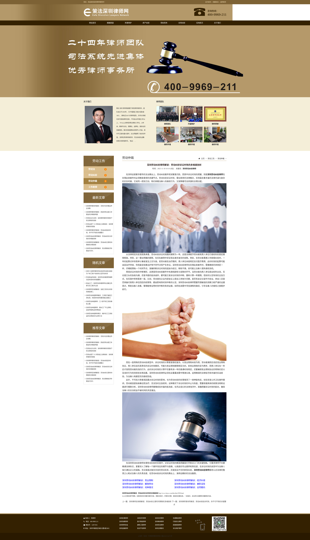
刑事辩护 (128, 23)
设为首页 (208, 2)
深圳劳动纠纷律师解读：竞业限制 (137, 480)
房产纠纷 (146, 23)
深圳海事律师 (123, 521)
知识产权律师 (141, 528)
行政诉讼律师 (177, 521)
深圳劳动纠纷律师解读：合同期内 (189, 487)
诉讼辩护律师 (177, 528)
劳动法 (91, 169)
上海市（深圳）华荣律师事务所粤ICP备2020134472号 (155, 536)
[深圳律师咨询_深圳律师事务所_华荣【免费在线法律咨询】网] (106, 15)
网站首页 (92, 23)
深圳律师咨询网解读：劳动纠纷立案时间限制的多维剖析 (150, 501)
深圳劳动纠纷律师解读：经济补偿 (189, 480)
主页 (203, 158)
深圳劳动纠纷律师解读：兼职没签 (189, 484)
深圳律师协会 (123, 525)
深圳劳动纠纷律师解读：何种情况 (137, 487)
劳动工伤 (211, 158)
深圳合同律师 (159, 518)
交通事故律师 (177, 518)
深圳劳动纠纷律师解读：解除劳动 (137, 484)
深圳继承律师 (159, 521)
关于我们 (217, 23)
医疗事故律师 (141, 521)
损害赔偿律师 (177, 525)
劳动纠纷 (92, 175)
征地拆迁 (199, 23)
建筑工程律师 (141, 525)
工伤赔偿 (92, 187)
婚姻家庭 (110, 23)
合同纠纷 (181, 23)
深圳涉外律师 (141, 518)
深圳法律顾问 (159, 528)
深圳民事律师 (123, 518)
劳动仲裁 (92, 181)
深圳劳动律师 (159, 525)
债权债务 (164, 23)
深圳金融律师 (123, 528)
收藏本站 (216, 2)
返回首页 (223, 2)
